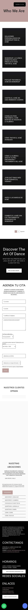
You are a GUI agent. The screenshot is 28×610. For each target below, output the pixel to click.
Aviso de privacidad (7, 588)
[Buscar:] (14, 571)
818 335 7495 (21, 486)
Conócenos (5, 589)
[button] (14, 478)
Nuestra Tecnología (8, 592)
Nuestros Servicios (7, 591)
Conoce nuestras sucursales (10, 552)
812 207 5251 (12, 548)
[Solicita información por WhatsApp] (4, 606)
